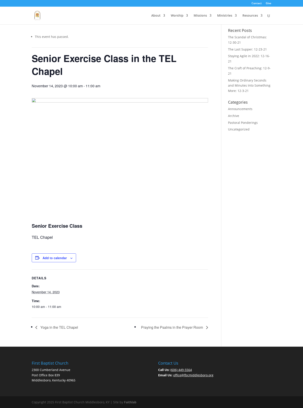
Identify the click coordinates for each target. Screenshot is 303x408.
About (156, 15)
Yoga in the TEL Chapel (58, 327)
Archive (233, 116)
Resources (250, 15)
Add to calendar (55, 258)
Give (268, 3)
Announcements (240, 109)
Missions (200, 15)
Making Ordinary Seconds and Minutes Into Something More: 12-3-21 (249, 85)
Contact (257, 3)
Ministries (224, 15)
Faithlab (130, 402)
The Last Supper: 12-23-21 (247, 49)
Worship (177, 15)
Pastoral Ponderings (243, 122)
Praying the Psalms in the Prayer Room (172, 327)
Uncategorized (239, 129)
